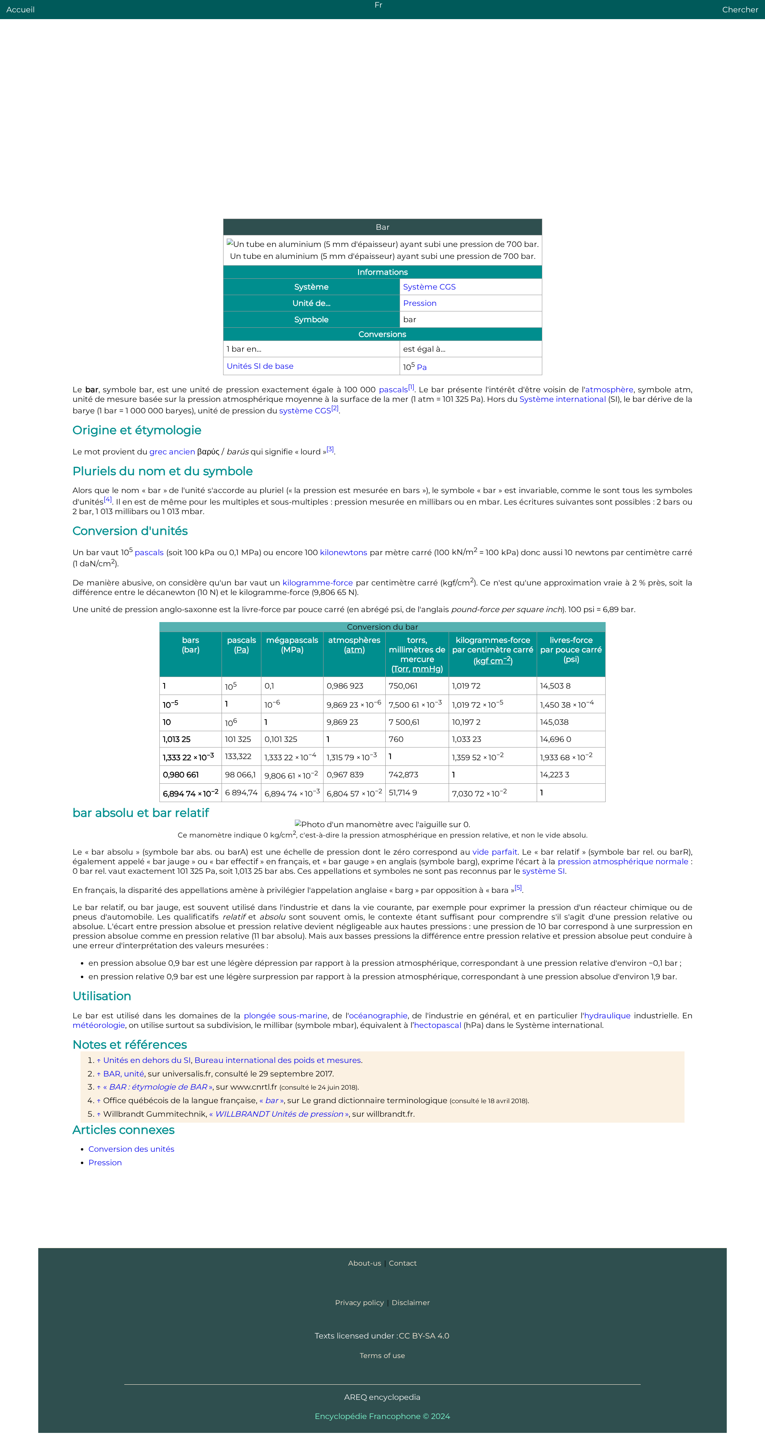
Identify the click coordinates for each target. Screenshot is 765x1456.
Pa (422, 367)
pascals (393, 389)
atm (354, 649)
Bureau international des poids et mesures (277, 1060)
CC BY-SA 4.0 (424, 1336)
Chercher (740, 9)
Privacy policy (359, 1302)
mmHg (426, 668)
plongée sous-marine (286, 1015)
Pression (420, 303)
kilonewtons (343, 552)
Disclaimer (411, 1302)
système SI (543, 871)
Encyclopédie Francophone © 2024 (382, 1416)
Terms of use (382, 1355)
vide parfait (495, 852)
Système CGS (429, 287)
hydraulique (607, 1015)
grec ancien (172, 451)
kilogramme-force (317, 582)
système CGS (305, 410)
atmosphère (609, 389)
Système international (563, 399)
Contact (403, 1263)
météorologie (99, 1025)
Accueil (20, 9)
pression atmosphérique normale (623, 861)
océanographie (378, 1015)
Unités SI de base (260, 366)
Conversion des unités (131, 1149)
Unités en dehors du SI (147, 1060)
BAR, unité (123, 1073)
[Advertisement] (382, 155)
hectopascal (437, 1025)
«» (157, 1087)
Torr (401, 668)
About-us (364, 1263)
